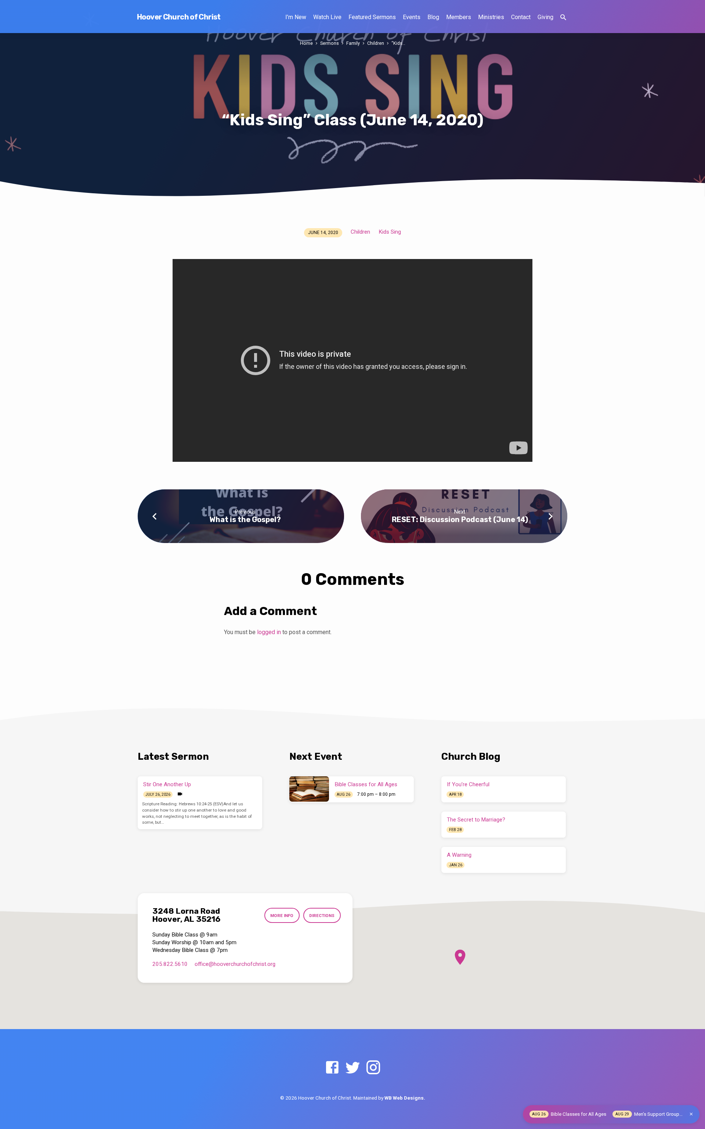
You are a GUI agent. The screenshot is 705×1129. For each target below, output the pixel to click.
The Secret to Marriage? (476, 819)
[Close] (691, 1114)
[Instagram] (373, 1068)
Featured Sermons (372, 17)
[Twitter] (352, 1068)
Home (306, 43)
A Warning (459, 855)
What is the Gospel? (245, 519)
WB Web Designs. (404, 1098)
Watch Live (327, 17)
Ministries (491, 17)
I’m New (295, 17)
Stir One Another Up (167, 784)
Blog (433, 17)
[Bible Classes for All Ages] (309, 788)
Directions (322, 915)
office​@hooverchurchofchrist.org (235, 964)
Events (411, 17)
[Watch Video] (180, 794)
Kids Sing (390, 232)
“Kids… (398, 43)
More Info (281, 915)
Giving (545, 17)
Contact (521, 17)
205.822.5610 (170, 964)
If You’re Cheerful (468, 784)
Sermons (329, 43)
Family (353, 43)
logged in (269, 632)
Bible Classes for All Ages (366, 784)
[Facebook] (332, 1068)
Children (375, 43)
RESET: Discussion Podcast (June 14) (460, 519)
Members (458, 17)
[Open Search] (563, 17)
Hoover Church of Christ (179, 16)
